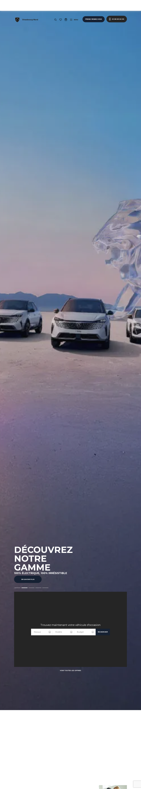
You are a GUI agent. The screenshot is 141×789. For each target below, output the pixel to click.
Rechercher (103, 632)
